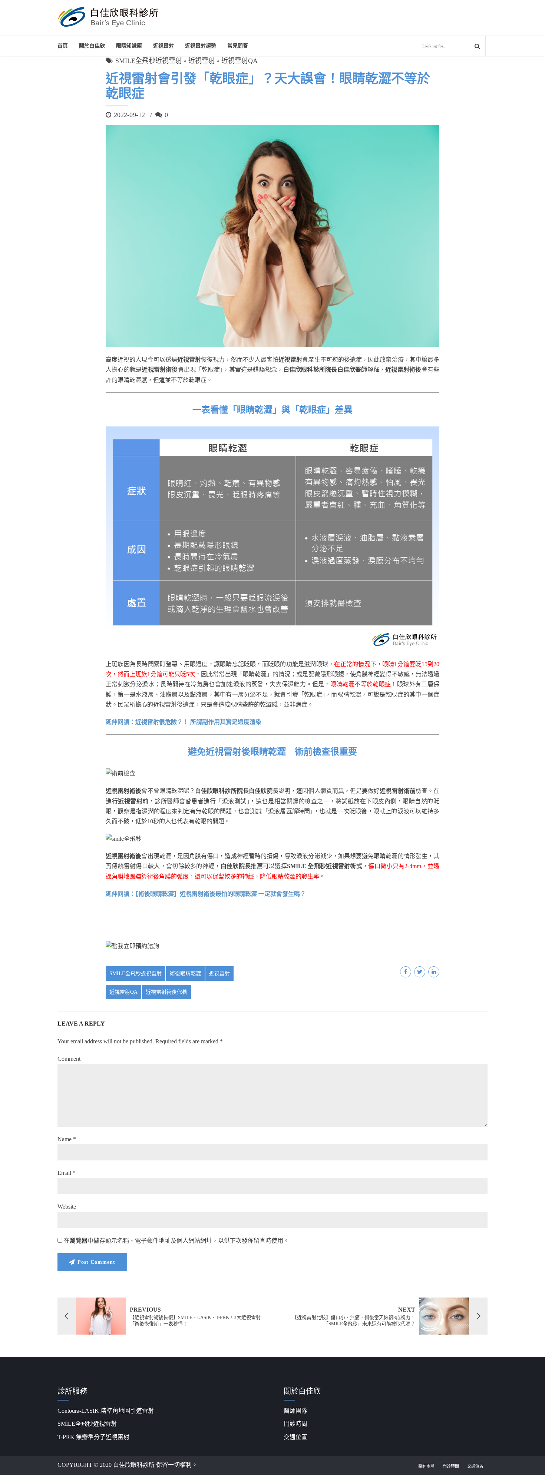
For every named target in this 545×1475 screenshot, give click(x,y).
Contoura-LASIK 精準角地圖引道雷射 (105, 1411)
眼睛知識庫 (129, 46)
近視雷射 (163, 46)
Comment (68, 1059)
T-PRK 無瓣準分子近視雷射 (93, 1437)
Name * (66, 1139)
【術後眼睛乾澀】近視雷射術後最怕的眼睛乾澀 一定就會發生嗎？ (220, 894)
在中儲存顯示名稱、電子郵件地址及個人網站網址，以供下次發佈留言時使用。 (176, 1241)
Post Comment (96, 1262)
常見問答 (237, 46)
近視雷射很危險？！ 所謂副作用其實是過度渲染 (198, 722)
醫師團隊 (295, 1411)
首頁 (62, 46)
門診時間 (295, 1424)
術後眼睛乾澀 (185, 973)
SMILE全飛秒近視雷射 (148, 60)
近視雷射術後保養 (166, 992)
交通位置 (295, 1437)
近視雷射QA (239, 60)
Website (66, 1206)
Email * (66, 1173)
